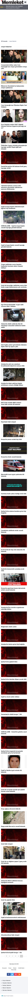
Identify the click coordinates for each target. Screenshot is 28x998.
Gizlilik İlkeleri (21, 968)
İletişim (14, 968)
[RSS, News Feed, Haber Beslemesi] (19, 974)
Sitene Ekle (13, 969)
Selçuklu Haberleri (7, 983)
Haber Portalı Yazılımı (8, 995)
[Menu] (25, 2)
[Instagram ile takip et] (16, 974)
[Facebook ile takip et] (8, 974)
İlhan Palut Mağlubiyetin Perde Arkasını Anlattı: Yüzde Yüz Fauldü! (16, 7)
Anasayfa (4, 968)
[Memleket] (12, 2)
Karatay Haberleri (7, 985)
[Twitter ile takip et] (12, 974)
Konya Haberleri (6, 980)
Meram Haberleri (7, 988)
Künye (9, 968)
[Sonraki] (21, 956)
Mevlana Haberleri (7, 990)
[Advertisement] (14, 24)
